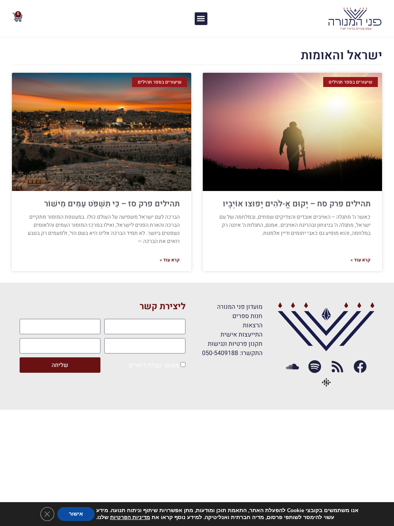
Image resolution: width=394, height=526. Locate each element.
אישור (76, 514)
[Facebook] (360, 367)
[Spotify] (315, 367)
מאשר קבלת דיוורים (154, 365)
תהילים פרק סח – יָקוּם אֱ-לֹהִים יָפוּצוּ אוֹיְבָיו (297, 204)
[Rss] (338, 367)
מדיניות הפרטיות (130, 517)
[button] (201, 18)
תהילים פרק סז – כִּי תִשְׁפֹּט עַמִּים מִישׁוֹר (112, 204)
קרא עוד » (361, 259)
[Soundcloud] (292, 367)
